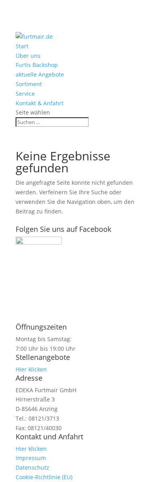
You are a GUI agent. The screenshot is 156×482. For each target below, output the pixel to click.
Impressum (31, 458)
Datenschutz (32, 467)
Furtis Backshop (37, 65)
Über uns (28, 55)
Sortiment (29, 84)
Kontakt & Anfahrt (40, 103)
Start (22, 46)
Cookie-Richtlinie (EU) (44, 477)
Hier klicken (31, 369)
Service (25, 93)
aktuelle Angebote (40, 74)
